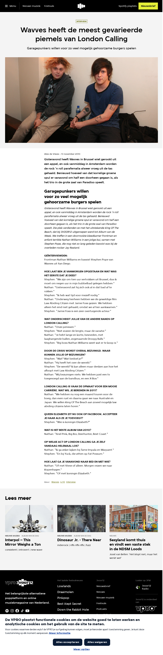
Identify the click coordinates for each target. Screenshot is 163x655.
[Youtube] (27, 611)
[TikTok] (22, 611)
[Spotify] (7, 611)
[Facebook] (17, 611)
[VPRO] (146, 609)
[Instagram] (12, 611)
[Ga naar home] (81, 6)
